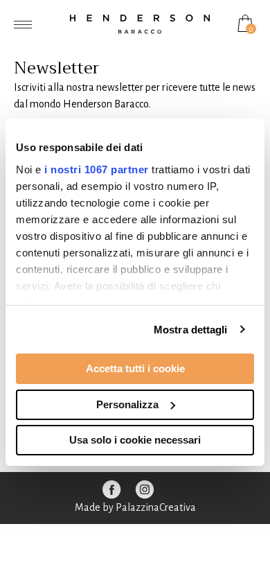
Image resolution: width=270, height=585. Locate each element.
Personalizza (127, 404)
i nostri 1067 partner (96, 169)
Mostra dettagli (191, 329)
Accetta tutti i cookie (135, 368)
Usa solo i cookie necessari (135, 440)
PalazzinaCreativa (156, 507)
